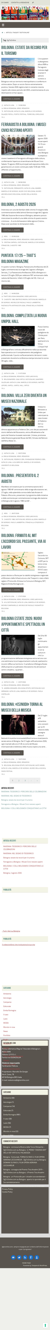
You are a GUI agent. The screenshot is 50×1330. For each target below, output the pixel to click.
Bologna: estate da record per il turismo (17, 800)
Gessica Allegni (32, 519)
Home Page (26, 1263)
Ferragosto (18, 188)
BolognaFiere (9, 379)
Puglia (5, 1040)
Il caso (5, 1014)
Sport (5, 1052)
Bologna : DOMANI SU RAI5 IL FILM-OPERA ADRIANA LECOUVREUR (25, 1163)
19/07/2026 (22, 759)
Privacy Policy (7, 1189)
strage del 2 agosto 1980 (11, 245)
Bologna (7, 765)
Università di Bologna (10, 465)
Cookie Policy (7, 1192)
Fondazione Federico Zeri (35, 459)
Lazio (5, 1019)
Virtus (26, 385)
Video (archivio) (36, 239)
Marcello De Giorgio (33, 111)
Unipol (10, 385)
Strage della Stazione (34, 305)
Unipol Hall (18, 385)
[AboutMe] (37, 1257)
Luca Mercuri (17, 462)
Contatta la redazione (20, 2)
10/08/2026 (22, 105)
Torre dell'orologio (35, 114)
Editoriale (7, 1006)
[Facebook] (31, 1257)
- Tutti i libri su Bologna (11, 931)
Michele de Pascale (18, 302)
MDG (5, 236)
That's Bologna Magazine (14, 296)
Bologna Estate (24, 688)
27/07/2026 (22, 596)
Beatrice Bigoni (22, 299)
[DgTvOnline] (13, 1257)
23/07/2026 (22, 682)
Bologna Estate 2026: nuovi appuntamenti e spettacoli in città (23, 624)
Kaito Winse (39, 765)
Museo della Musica (29, 194)
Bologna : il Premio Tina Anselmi (31, 1172)
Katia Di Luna (9, 105)
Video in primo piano (11, 1069)
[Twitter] (19, 1257)
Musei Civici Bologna (27, 191)
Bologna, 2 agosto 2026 (18, 204)
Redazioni (25, 108)
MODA (6, 1023)
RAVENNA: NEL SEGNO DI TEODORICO (16, 796)
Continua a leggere (11, 99)
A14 (5, 602)
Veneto (6, 1060)
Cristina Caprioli (10, 242)
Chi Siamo (5, 2)
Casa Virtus (20, 379)
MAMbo (38, 188)
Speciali (6, 1048)
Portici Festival (20, 114)
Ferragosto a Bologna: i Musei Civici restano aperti (21, 804)
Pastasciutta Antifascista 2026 (13, 305)
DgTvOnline (8, 111)
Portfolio (6, 1035)
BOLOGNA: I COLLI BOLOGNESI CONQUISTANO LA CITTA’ (24, 808)
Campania (7, 1002)
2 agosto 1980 (9, 299)
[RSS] (25, 1257)
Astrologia (7, 998)
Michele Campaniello (9, 605)
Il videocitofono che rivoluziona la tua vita (18, 945)
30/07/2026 (22, 453)
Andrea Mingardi (10, 688)
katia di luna (19, 111)
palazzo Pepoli (7, 114)
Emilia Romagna (10, 108)
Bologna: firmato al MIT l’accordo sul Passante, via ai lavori (23, 541)
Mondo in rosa (9, 1027)
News (19, 108)
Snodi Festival (7, 771)
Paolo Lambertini (33, 302)
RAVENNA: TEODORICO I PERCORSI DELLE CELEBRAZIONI (24, 791)
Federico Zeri (19, 459)
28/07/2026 (15, 513)
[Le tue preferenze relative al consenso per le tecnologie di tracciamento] (45, 1325)
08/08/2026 (22, 182)
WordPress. (43, 1265)
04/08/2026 (15, 293)
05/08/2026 (15, 236)
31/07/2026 (22, 373)
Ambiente (7, 994)
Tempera (35, 1265)
